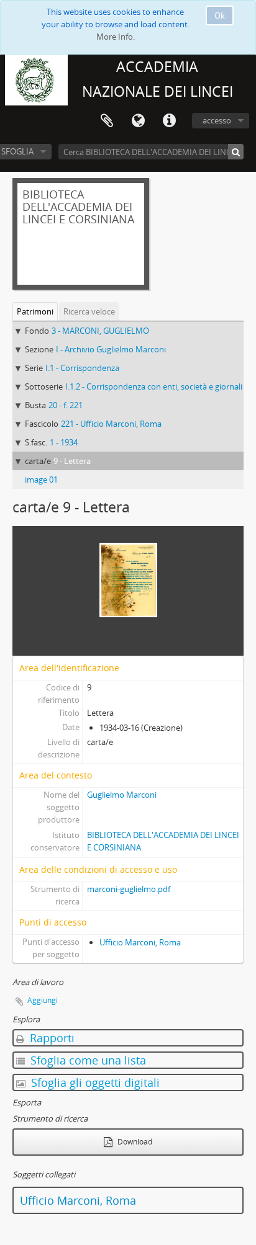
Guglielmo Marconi (122, 794)
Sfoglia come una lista (86, 1060)
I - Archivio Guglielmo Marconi (111, 349)
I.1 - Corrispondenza (82, 367)
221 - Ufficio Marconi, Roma (111, 423)
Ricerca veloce (89, 311)
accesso (217, 120)
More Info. (115, 36)
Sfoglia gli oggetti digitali (94, 1082)
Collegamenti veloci (169, 120)
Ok (219, 15)
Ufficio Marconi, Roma (140, 942)
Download (134, 1141)
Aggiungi (42, 1000)
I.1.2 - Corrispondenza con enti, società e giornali (153, 386)
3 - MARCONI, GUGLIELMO (100, 330)
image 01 (41, 479)
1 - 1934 (64, 442)
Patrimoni (35, 311)
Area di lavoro (106, 120)
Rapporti (51, 1037)
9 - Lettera (72, 460)
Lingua (137, 120)
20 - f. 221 (65, 405)
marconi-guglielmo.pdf (128, 889)
